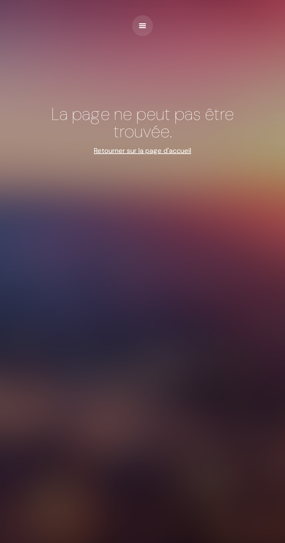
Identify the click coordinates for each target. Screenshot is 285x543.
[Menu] (142, 25)
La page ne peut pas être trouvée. (142, 123)
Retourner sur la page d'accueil (142, 150)
